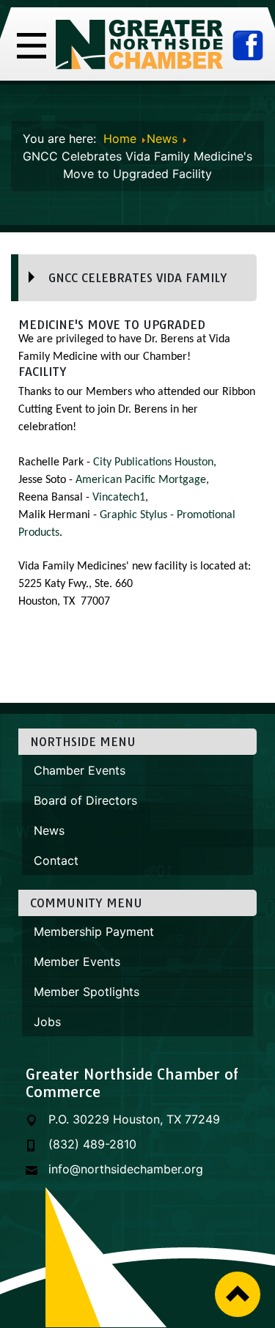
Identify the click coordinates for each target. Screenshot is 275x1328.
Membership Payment (94, 931)
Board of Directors (85, 800)
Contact (56, 860)
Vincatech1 (118, 497)
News (49, 830)
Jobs (47, 1021)
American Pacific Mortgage (141, 480)
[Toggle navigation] (31, 44)
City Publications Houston (153, 462)
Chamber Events (79, 770)
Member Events (77, 961)
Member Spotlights (86, 991)
